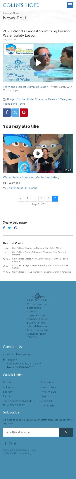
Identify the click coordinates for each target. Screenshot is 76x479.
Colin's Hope (21, 10)
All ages (11, 99)
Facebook (6, 443)
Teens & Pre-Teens (14, 103)
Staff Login (47, 405)
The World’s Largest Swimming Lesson (25, 87)
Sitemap (46, 396)
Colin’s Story (48, 387)
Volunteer (9, 387)
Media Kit (46, 401)
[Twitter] (15, 112)
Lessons (42, 99)
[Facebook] (7, 112)
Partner (7, 396)
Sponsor (8, 391)
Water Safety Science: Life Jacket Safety (31, 177)
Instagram (11, 443)
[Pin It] (24, 112)
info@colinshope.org (19, 354)
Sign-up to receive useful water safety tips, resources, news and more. (37, 421)
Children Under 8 (27, 99)
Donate (7, 382)
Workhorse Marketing (20, 453)
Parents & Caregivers (60, 99)
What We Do (48, 391)
